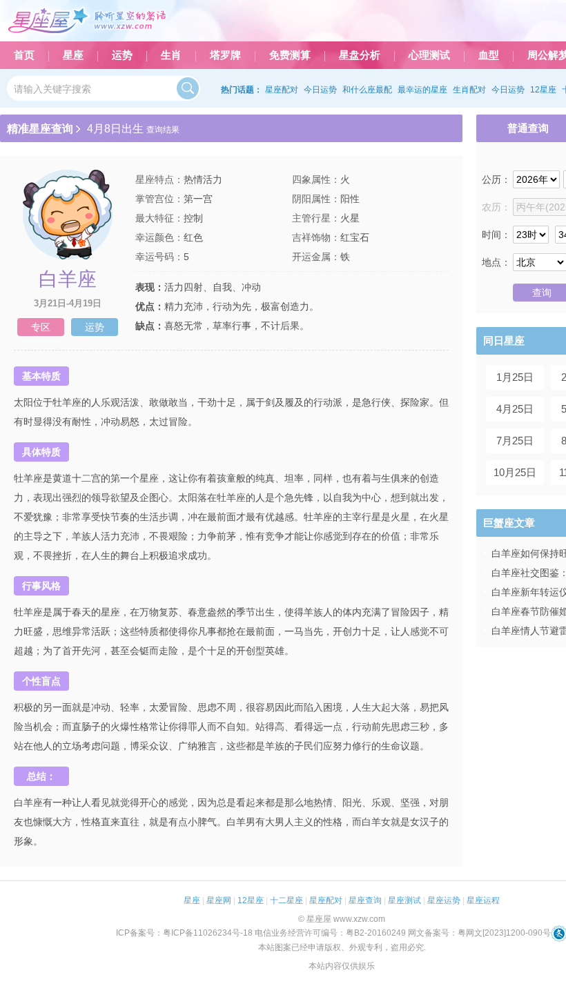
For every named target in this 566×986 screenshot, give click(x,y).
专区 (40, 327)
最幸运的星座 (422, 90)
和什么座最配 (367, 90)
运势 (122, 55)
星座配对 (281, 90)
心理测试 (429, 55)
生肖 (171, 55)
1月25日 (515, 377)
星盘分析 (359, 55)
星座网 (218, 900)
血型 (488, 55)
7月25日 (515, 440)
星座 (73, 55)
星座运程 (483, 900)
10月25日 (515, 472)
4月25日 (515, 409)
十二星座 (286, 900)
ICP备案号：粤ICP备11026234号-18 (184, 933)
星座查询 (365, 900)
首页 (24, 55)
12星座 (543, 90)
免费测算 (290, 55)
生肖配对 (469, 90)
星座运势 (443, 900)
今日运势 (320, 90)
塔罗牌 (225, 55)
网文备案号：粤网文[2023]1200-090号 (479, 933)
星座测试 (404, 900)
